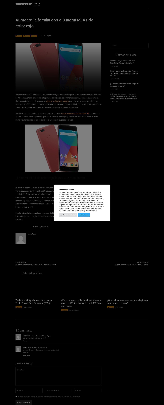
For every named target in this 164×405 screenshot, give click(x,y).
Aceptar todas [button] (83, 215)
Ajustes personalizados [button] (68, 215)
